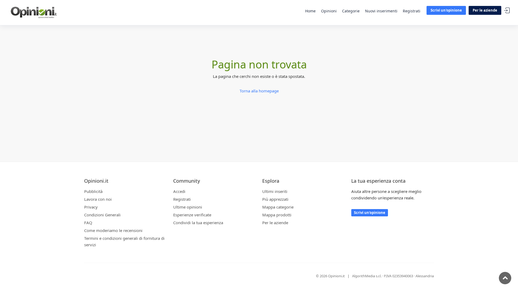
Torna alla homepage (259, 90)
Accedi (507, 11)
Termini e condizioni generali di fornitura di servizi (124, 241)
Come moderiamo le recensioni (113, 230)
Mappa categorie (278, 207)
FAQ (88, 222)
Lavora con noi (98, 199)
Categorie (351, 10)
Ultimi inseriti (274, 191)
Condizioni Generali (102, 214)
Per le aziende (485, 10)
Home (310, 10)
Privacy (91, 207)
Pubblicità (93, 191)
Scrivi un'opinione (446, 10)
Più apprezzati (275, 199)
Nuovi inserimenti (381, 10)
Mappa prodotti (276, 214)
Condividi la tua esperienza (198, 222)
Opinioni (329, 10)
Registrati (411, 10)
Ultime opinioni (187, 207)
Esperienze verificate (192, 214)
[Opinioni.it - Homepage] (34, 12)
